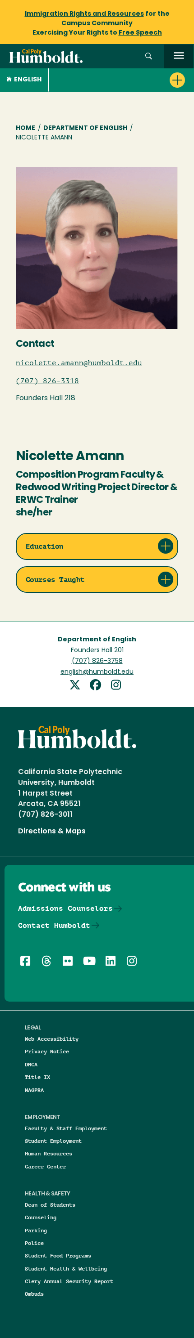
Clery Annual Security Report (69, 1281)
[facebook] (98, 686)
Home (25, 128)
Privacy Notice (47, 1051)
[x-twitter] (78, 686)
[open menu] (179, 56)
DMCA (31, 1064)
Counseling (40, 1217)
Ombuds (34, 1293)
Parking (36, 1230)
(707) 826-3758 (97, 661)
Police (34, 1243)
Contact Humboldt (54, 925)
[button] (149, 56)
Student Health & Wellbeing (66, 1268)
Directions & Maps (52, 831)
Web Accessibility (52, 1038)
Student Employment (53, 1140)
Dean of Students (50, 1204)
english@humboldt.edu (97, 672)
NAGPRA (34, 1090)
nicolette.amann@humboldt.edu (79, 363)
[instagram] (117, 686)
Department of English (85, 128)
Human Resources (48, 1153)
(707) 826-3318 (47, 381)
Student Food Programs (58, 1255)
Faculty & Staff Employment (66, 1128)
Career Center (45, 1166)
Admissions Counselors (65, 908)
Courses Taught (55, 579)
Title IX (37, 1077)
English (28, 79)
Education (45, 546)
